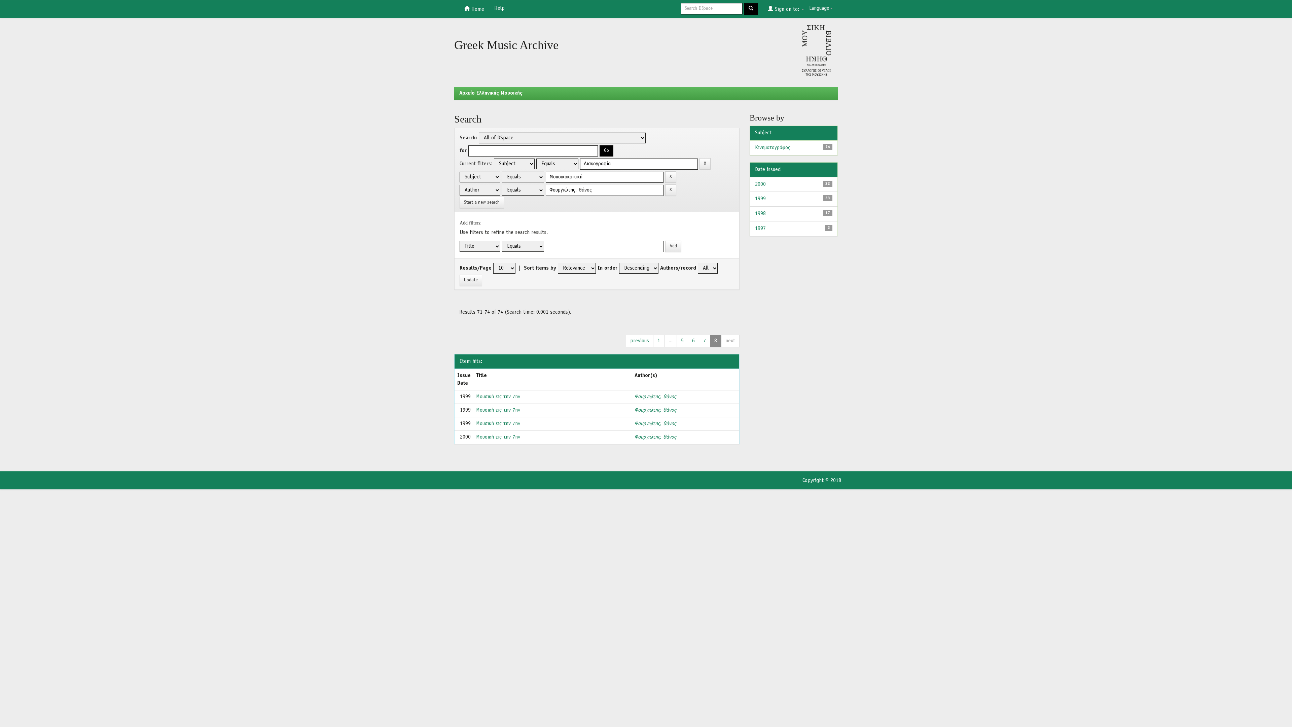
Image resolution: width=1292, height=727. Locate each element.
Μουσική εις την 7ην (498, 397)
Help (499, 8)
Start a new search (482, 202)
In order (607, 268)
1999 (760, 199)
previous (639, 341)
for (463, 150)
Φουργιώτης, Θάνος (655, 397)
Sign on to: (787, 9)
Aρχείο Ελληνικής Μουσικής (491, 93)
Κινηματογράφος (772, 147)
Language (819, 8)
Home (477, 9)
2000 (760, 184)
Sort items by (540, 268)
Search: (468, 138)
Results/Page (476, 268)
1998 (760, 213)
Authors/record (678, 268)
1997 (760, 228)
